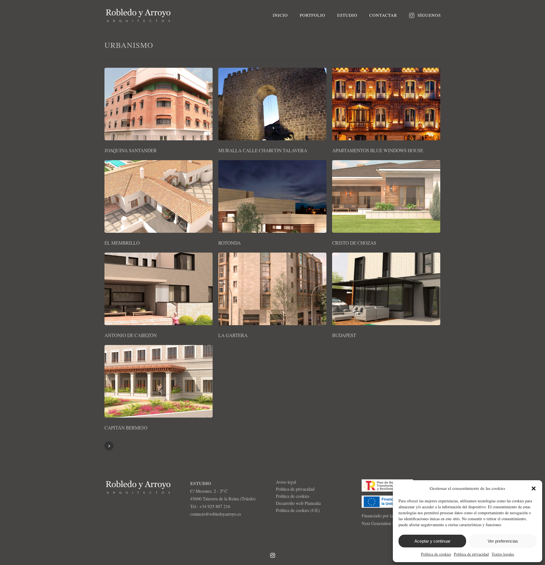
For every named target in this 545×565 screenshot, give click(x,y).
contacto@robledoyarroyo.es (215, 514)
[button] (533, 488)
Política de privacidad (471, 554)
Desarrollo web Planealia (298, 503)
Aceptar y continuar (432, 541)
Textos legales (503, 554)
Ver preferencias (503, 541)
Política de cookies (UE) (298, 510)
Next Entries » (109, 445)
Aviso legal (286, 482)
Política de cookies (436, 554)
